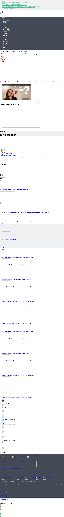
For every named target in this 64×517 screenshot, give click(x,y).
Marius (2, 428)
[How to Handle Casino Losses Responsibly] (39, 466)
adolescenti (2, 148)
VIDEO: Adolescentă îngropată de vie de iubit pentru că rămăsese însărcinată (14, 189)
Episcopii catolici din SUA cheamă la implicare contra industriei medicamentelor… (13, 232)
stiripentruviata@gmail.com (47, 157)
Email (1, 174)
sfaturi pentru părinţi (6, 30)
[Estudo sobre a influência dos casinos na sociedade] (4, 466)
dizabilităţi (3, 24)
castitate (4, 38)
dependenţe (3, 45)
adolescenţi (4, 27)
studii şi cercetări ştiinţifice (6, 36)
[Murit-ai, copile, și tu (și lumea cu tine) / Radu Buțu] (13, 457)
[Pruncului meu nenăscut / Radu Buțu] (28, 457)
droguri (4, 46)
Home (1, 51)
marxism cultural (6, 28)
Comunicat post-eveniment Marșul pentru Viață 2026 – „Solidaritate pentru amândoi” (12, 4)
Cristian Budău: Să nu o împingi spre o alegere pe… (9, 239)
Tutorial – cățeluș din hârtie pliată (32, 477)
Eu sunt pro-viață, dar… (49, 477)
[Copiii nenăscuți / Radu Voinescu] (3, 457)
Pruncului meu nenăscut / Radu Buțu (34, 455)
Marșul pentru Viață (5, 21)
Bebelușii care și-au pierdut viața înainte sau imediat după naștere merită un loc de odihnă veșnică (16, 264)
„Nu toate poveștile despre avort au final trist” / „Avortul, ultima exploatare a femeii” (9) (16, 221)
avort (3, 19)
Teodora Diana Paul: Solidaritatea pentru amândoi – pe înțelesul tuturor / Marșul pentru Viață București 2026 (14, 5)
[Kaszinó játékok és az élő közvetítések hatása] (22, 466)
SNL (2, 412)
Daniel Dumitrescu (4, 439)
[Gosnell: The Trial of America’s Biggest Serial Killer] (3, 479)
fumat (4, 47)
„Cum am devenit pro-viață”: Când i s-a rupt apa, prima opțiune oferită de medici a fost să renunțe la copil (17, 257)
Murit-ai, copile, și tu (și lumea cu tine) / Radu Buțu (21, 455)
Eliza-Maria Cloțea (8, 148)
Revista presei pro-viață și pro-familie (7, 32)
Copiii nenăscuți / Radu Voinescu (8, 455)
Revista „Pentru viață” (5, 22)
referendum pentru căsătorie (6, 29)
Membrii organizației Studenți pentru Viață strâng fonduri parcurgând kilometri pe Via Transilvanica (16, 279)
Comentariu (1, 171)
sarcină (2, 18)
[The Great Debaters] (37, 479)
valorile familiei (5, 31)
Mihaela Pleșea (3, 449)
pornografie (5, 41)
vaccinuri (5, 37)
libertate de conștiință (4, 33)
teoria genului (4, 42)
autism (4, 25)
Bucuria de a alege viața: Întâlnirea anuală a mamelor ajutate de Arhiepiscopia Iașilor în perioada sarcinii (17, 323)
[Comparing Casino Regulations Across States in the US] (4, 473)
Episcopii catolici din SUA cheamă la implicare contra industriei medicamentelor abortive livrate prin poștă (17, 286)
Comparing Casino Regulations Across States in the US (14, 468)
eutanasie (4, 34)
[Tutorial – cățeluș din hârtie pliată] (26, 479)
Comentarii (3, 250)
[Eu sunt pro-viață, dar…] (44, 479)
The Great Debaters (41, 477)
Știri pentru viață (7, 60)
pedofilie (4, 40)
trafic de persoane (5, 43)
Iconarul (3, 423)
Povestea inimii (3, 3)
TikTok (15, 104)
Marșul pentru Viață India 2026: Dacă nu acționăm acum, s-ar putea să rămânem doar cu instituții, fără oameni (14, 2)
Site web (1, 175)
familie (2, 26)
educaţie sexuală (5, 39)
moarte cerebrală (5, 35)
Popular (3, 249)
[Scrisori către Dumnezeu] (18, 479)
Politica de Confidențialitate (3, 495)
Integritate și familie (37, 102)
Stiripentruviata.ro (6, 79)
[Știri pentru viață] (2, 12)
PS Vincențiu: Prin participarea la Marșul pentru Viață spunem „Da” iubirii (10, 8)
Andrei (2, 444)
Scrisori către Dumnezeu (22, 477)
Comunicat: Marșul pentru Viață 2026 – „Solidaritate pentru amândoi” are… (12, 246)
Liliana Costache (4, 407)
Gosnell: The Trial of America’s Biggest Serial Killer (11, 477)
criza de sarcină (6, 20)
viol (3, 23)
